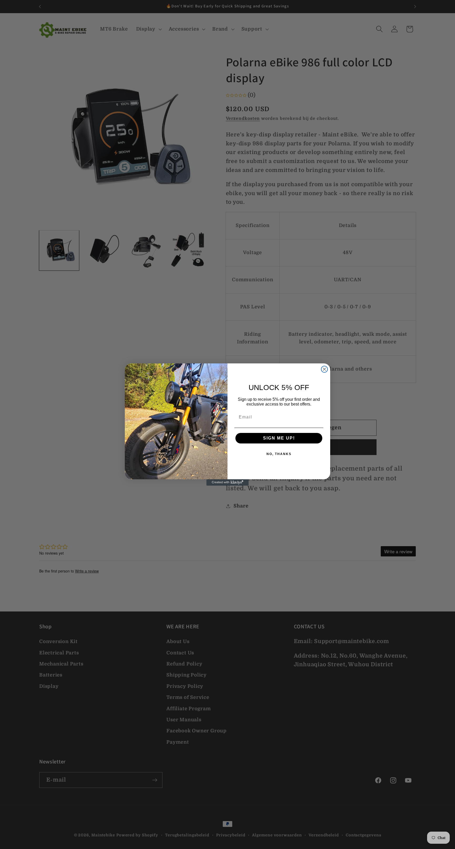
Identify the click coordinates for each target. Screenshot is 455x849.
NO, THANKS (278, 454)
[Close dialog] (324, 369)
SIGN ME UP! (279, 438)
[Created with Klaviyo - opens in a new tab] (227, 482)
